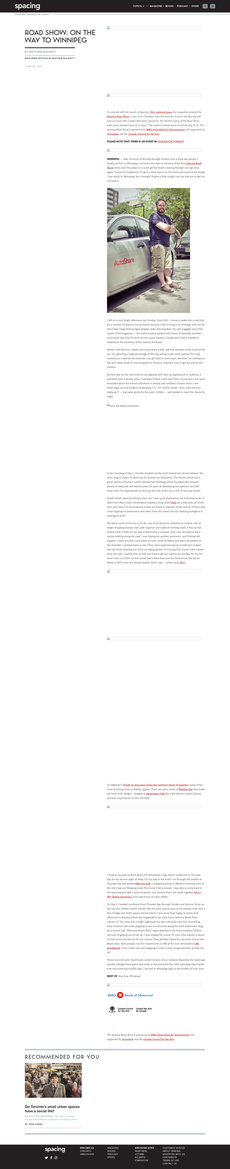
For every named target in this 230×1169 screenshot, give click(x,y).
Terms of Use (171, 1160)
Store (195, 6)
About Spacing (172, 1151)
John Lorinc (35, 1124)
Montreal (141, 1151)
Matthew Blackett (42, 52)
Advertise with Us (174, 1154)
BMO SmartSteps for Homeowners (165, 129)
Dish (173, 502)
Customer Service (174, 1148)
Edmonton (141, 1160)
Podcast (182, 6)
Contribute (170, 1157)
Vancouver (87, 1154)
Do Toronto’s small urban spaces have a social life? (52, 1109)
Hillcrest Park (143, 883)
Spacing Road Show (118, 116)
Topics (137, 6)
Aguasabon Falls (155, 793)
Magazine (156, 6)
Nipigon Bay (186, 789)
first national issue (161, 112)
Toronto (85, 1151)
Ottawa (139, 1154)
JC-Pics (180, 562)
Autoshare (113, 133)
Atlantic (140, 1157)
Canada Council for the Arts (143, 133)
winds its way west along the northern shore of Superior (155, 784)
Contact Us (170, 1163)
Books (170, 6)
